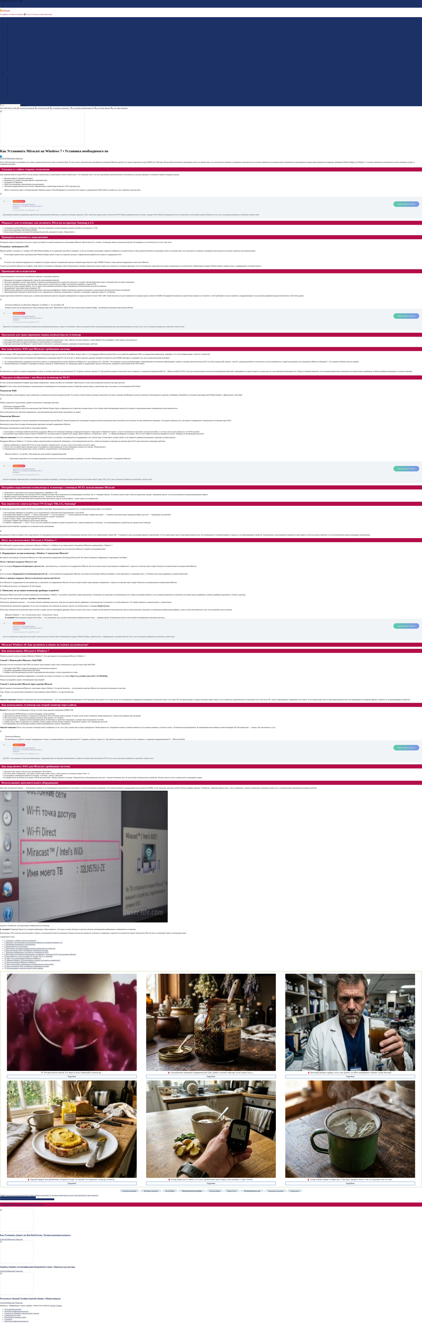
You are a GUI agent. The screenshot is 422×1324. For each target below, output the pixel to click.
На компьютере (14, 87)
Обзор (6, 97)
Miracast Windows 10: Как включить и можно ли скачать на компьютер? (32, 960)
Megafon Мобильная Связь (19, 32)
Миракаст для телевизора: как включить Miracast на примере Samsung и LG (33, 942)
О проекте (8, 1319)
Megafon (7, 28)
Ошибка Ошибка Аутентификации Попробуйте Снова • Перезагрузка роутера (37, 1267)
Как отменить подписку (18, 67)
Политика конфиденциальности (16, 1311)
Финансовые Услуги (16, 44)
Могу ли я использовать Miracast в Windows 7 (22, 958)
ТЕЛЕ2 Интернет (15, 26)
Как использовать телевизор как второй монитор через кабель (29, 964)
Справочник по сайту (12, 1315)
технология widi (43, 108)
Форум (7, 99)
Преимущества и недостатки (16, 946)
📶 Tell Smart (5, 10)
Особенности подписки (18, 65)
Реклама (7, 5)
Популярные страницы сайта (15, 1317)
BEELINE (8, 18)
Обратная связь (10, 7)
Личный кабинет (15, 58)
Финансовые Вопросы (17, 54)
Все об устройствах (16, 85)
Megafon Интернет (16, 30)
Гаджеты (7, 83)
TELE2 (7, 22)
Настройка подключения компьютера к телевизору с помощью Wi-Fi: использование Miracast (40, 954)
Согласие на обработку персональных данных (21, 1313)
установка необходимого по (83, 108)
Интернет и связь (10, 75)
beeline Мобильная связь (18, 20)
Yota (6, 48)
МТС (6, 34)
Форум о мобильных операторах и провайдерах (18, 1197)
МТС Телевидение (16, 40)
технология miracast (27, 108)
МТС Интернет (14, 38)
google (11, 77)
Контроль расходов (16, 42)
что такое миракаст (121, 108)
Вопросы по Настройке (17, 56)
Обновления (13, 91)
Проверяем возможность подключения (19, 944)
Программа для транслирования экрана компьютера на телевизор (29, 948)
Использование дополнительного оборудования (23, 968)
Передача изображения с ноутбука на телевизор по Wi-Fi (26, 952)
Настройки (13, 95)
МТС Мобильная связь (17, 36)
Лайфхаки (12, 61)
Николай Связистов (15, 158)
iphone (11, 93)
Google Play (8, 73)
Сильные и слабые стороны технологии (20, 940)
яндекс (11, 79)
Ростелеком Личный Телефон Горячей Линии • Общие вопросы (30, 1298)
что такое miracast (103, 108)
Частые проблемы (15, 89)
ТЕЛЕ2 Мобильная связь (18, 24)
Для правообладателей (12, 1309)
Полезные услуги (15, 71)
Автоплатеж (13, 46)
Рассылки (12, 69)
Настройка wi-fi (15, 60)
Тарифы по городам (16, 52)
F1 (1, 156)
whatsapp (12, 81)
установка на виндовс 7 (61, 108)
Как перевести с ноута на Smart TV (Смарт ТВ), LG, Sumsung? (28, 956)
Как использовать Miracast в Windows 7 (20, 962)
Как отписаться (10, 63)
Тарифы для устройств (17, 50)
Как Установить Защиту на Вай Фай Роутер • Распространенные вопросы (35, 1235)
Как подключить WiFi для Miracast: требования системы (26, 950)
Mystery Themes (56, 1306)
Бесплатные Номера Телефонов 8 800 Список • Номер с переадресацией (27, 1199)
